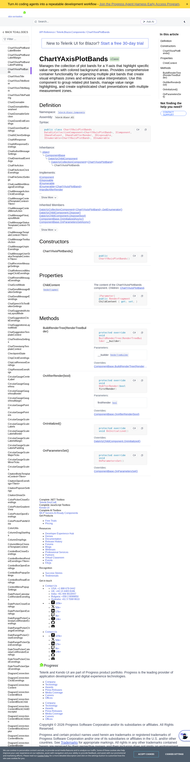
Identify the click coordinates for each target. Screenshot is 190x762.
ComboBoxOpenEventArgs (19, 567)
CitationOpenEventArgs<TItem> (19, 482)
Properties (51, 275)
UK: (63, 591)
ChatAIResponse (17, 139)
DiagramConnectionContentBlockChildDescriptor (19, 709)
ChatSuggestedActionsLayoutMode (19, 312)
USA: (63, 588)
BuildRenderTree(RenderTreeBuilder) (172, 75)
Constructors (54, 241)
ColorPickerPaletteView (19, 522)
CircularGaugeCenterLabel (19, 378)
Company (50, 682)
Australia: (65, 599)
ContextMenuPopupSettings (18, 588)
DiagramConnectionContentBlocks (18, 737)
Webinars (50, 549)
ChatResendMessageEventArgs (19, 279)
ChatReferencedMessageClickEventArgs (19, 272)
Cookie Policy (43, 755)
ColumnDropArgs (17, 539)
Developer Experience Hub (59, 533)
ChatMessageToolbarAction (19, 240)
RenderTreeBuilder (119, 355)
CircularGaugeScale (18, 419)
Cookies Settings (174, 754)
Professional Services (56, 552)
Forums (49, 544)
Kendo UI (44, 507)
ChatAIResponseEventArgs (18, 145)
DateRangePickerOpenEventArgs (19, 643)
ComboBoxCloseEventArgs (18, 552)
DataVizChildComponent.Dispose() (60, 212)
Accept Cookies (146, 754)
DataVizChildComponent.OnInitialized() (117, 441)
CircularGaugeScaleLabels (18, 425)
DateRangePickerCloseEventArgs (18, 636)
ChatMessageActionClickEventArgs (18, 192)
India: (63, 594)
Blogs (48, 547)
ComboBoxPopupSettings (19, 574)
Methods (49, 318)
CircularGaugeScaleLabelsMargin (18, 439)
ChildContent (51, 285)
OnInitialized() (52, 423)
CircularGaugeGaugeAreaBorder (18, 392)
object (45, 152)
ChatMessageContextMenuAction (18, 209)
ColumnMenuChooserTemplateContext (18, 545)
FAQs (48, 563)
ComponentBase (55, 155)
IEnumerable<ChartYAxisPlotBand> (60, 186)
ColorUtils (13, 528)
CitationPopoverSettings (19, 489)
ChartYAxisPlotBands (18, 70)
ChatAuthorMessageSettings (19, 152)
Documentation (53, 539)
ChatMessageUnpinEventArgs (18, 248)
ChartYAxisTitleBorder (18, 82)
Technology (51, 684)
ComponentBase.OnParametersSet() (116, 471)
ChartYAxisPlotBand (100, 162)
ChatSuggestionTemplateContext (18, 333)
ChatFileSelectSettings (19, 178)
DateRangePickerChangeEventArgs (19, 629)
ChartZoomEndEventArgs (19, 122)
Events (49, 560)
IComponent (46, 177)
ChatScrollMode (16, 285)
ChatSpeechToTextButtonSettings (19, 305)
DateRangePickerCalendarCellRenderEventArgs (19, 621)
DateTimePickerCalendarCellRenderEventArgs (19, 652)
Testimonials (51, 575)
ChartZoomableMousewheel (18, 108)
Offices (49, 698)
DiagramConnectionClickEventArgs (18, 679)
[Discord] (53, 627)
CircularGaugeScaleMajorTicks (18, 453)
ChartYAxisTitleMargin (19, 89)
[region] (95, 754)
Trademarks (69, 742)
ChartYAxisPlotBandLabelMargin (19, 56)
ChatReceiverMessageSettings (18, 264)
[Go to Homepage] (24, 16)
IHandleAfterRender (51, 189)
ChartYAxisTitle (16, 76)
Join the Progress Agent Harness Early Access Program (139, 4)
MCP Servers (46, 513)
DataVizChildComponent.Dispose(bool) (62, 215)
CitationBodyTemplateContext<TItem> (19, 475)
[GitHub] (53, 623)
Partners (49, 555)
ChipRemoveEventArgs (19, 371)
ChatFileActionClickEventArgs (18, 171)
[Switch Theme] (184, 21)
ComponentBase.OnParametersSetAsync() (64, 222)
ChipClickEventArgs (18, 358)
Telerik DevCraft (47, 502)
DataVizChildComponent (62, 158)
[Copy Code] (145, 130)
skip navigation (15, 16)
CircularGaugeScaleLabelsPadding (18, 446)
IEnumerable (46, 183)
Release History (53, 541)
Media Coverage (54, 692)
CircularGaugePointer (18, 406)
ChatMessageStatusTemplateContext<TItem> (19, 225)
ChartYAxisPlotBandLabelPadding (19, 63)
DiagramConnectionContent (18, 686)
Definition (50, 105)
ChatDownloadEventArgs (19, 159)
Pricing (49, 523)
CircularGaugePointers (18, 413)
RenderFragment (50, 289)
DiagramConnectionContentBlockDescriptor (18, 729)
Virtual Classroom (54, 557)
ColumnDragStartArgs (19, 534)
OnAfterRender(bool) (57, 375)
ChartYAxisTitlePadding (19, 96)
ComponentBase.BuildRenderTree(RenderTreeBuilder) (126, 366)
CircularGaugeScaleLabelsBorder (18, 432)
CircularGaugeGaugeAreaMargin (18, 399)
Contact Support (168, 113)
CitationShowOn (16, 495)
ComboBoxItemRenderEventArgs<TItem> (19, 559)
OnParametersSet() (56, 450)
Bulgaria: (65, 596)
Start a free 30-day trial (122, 43)
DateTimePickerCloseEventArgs (19, 660)
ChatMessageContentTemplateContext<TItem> (18, 201)
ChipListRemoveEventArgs (19, 363)
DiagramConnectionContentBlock (18, 693)
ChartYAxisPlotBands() (58, 251)
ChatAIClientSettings (19, 135)
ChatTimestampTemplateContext (18, 347)
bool (115, 402)
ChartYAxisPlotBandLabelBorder (19, 49)
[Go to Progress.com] (49, 666)
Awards (49, 687)
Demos (49, 536)
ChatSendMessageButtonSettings (19, 290)
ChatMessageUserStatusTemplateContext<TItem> (19, 256)
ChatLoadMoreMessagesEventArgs (18, 185)
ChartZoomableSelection (18, 115)
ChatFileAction (16, 165)
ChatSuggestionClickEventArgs (18, 319)
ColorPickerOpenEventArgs (18, 515)
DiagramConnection (18, 673)
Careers (49, 695)
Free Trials (51, 520)
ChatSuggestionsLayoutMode (19, 326)
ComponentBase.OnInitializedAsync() (61, 218)
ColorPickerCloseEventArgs (18, 501)
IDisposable (46, 180)
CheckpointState (16, 353)
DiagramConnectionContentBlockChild (18, 700)
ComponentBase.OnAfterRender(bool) (116, 414)
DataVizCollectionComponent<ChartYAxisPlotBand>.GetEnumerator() (80, 209)
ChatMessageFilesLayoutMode (18, 216)
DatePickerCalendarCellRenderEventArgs (19, 597)
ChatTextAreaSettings (19, 340)
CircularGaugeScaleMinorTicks (18, 460)
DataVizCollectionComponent (68, 162)
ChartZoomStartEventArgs (18, 129)
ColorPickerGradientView (18, 508)
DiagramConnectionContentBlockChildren (19, 719)
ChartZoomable (16, 102)
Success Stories (53, 573)
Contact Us (51, 586)
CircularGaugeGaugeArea (18, 385)
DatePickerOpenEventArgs (19, 612)
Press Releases (53, 690)
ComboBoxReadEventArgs (19, 581)
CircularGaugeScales (18, 468)
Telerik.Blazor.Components (71, 32)
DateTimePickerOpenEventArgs (18, 667)
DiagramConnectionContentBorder (18, 744)
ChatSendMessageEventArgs (19, 297)
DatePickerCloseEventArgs (19, 605)
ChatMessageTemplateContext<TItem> (18, 233)
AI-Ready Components (66, 513)
